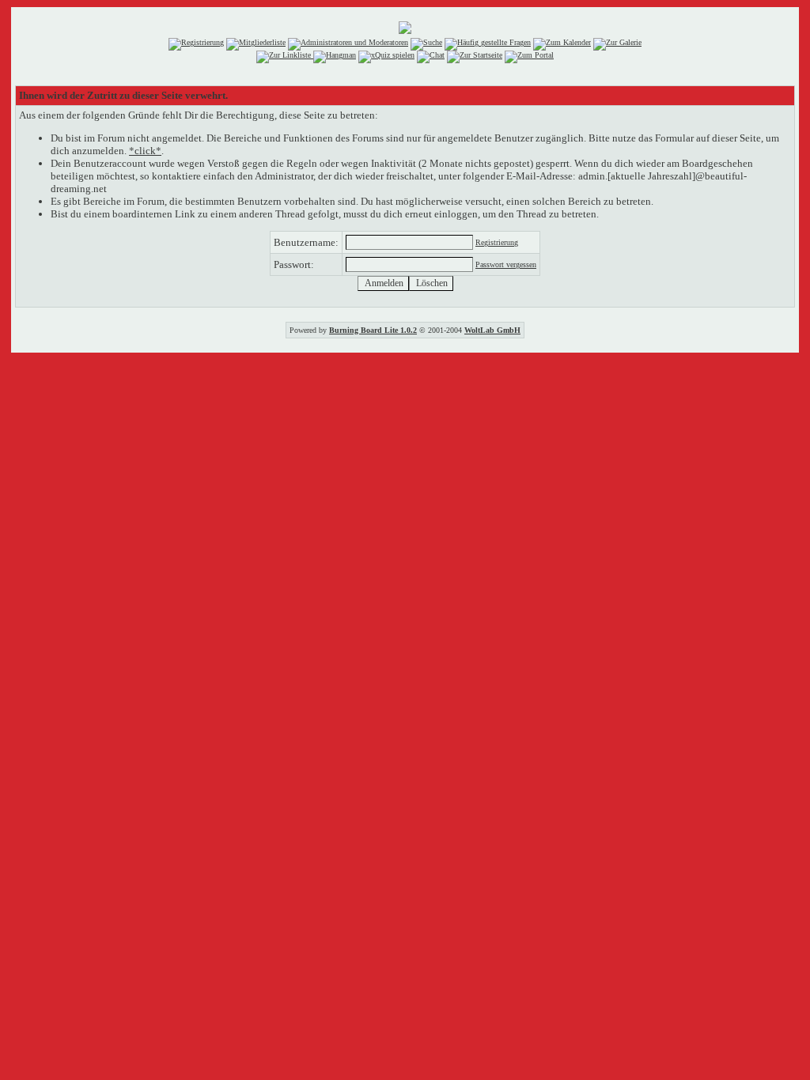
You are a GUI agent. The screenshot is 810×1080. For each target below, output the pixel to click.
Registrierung (496, 242)
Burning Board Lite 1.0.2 (373, 330)
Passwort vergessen (505, 264)
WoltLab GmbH (492, 330)
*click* (145, 151)
